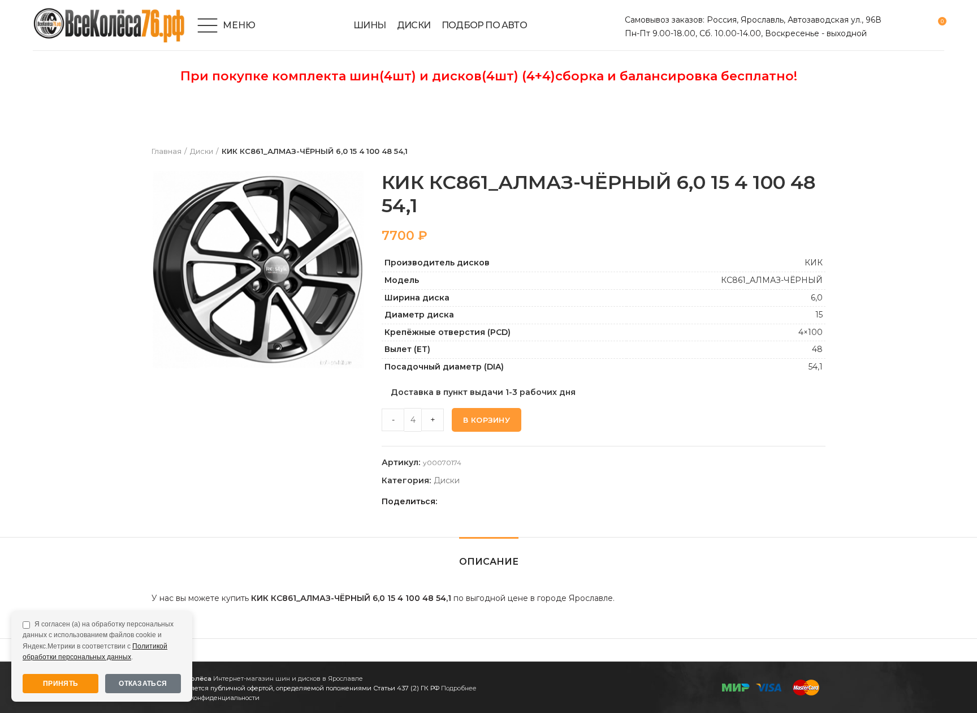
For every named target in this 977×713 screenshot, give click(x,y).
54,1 (816, 367)
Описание (488, 561)
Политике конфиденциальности (208, 698)
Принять (60, 684)
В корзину (486, 419)
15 (819, 315)
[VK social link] (500, 501)
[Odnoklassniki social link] (474, 501)
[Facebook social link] (448, 501)
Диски (201, 151)
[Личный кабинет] (897, 25)
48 (817, 349)
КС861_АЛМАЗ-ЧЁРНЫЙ (772, 280)
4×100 (810, 332)
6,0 (817, 298)
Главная (166, 151)
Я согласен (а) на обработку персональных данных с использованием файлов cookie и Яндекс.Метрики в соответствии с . (98, 640)
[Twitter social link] (461, 501)
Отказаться (143, 684)
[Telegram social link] (513, 501)
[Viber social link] (526, 501)
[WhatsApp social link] (487, 501)
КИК (814, 262)
